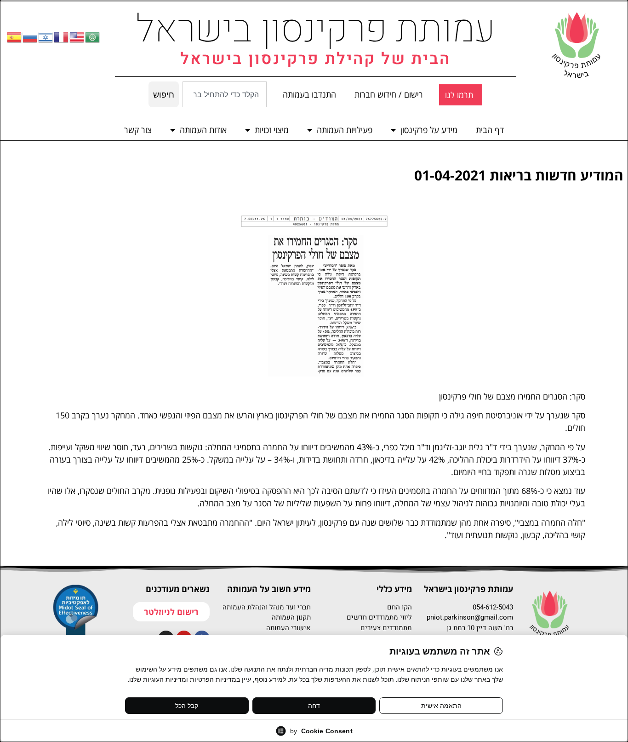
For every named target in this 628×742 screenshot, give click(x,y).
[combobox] (224, 94)
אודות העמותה (203, 129)
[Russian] (30, 36)
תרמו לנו (459, 94)
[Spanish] (15, 36)
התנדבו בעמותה (309, 94)
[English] (77, 36)
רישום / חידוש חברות (388, 94)
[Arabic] (93, 36)
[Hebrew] (46, 36)
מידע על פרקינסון (428, 129)
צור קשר (138, 129)
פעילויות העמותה (344, 129)
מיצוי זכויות (272, 129)
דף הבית (490, 129)
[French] (61, 36)
